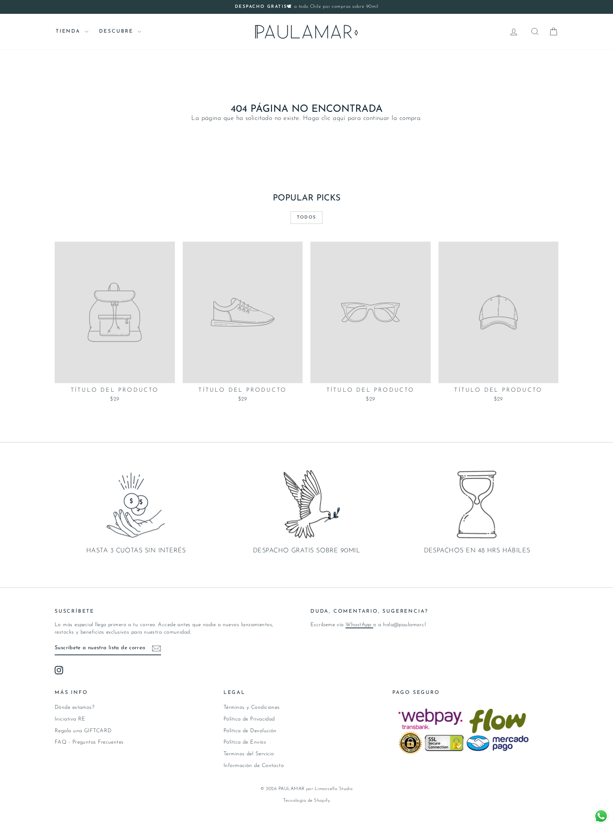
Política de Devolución (250, 731)
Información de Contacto (253, 765)
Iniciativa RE (70, 719)
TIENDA (69, 31)
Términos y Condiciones (251, 707)
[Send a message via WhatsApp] (601, 816)
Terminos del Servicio (248, 754)
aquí (339, 118)
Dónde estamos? (74, 707)
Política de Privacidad (249, 719)
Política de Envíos (244, 742)
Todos (306, 217)
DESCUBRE (117, 31)
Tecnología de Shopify (306, 800)
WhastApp (359, 625)
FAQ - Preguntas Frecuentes (89, 742)
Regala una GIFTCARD (83, 731)
